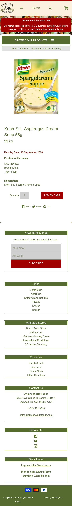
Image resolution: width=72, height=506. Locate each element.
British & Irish (36, 363)
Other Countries (36, 375)
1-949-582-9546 (36, 408)
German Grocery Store (36, 336)
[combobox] (50, 8)
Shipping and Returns (36, 297)
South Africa (36, 371)
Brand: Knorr (11, 167)
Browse (36, 7)
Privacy (36, 301)
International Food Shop (36, 340)
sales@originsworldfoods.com (36, 414)
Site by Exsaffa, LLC (54, 497)
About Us (36, 293)
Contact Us (36, 289)
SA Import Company (36, 344)
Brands (36, 309)
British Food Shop (36, 328)
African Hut (36, 332)
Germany (36, 367)
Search (36, 305)
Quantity (14, 195)
